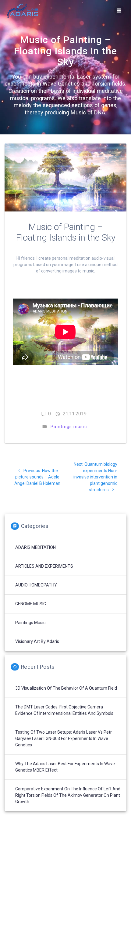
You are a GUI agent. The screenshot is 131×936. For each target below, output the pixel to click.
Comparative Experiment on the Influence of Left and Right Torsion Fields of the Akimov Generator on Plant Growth (67, 795)
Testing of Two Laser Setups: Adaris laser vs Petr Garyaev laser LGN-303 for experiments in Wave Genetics (63, 738)
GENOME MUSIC (30, 603)
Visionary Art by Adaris (37, 641)
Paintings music (69, 426)
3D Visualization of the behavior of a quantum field (66, 688)
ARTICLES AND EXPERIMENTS (44, 566)
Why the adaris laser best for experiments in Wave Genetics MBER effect (65, 766)
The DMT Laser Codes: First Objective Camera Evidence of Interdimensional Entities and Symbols (64, 710)
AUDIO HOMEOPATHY (36, 585)
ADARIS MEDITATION (35, 547)
